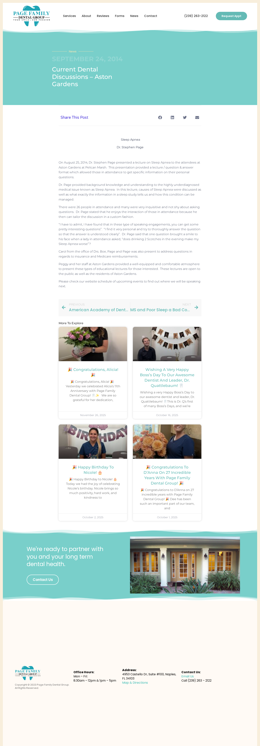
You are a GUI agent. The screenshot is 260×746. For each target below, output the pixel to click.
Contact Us (43, 579)
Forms (119, 16)
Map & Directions (135, 682)
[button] (160, 117)
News (134, 16)
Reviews (103, 16)
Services (69, 16)
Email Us (187, 676)
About (86, 16)
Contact (150, 16)
